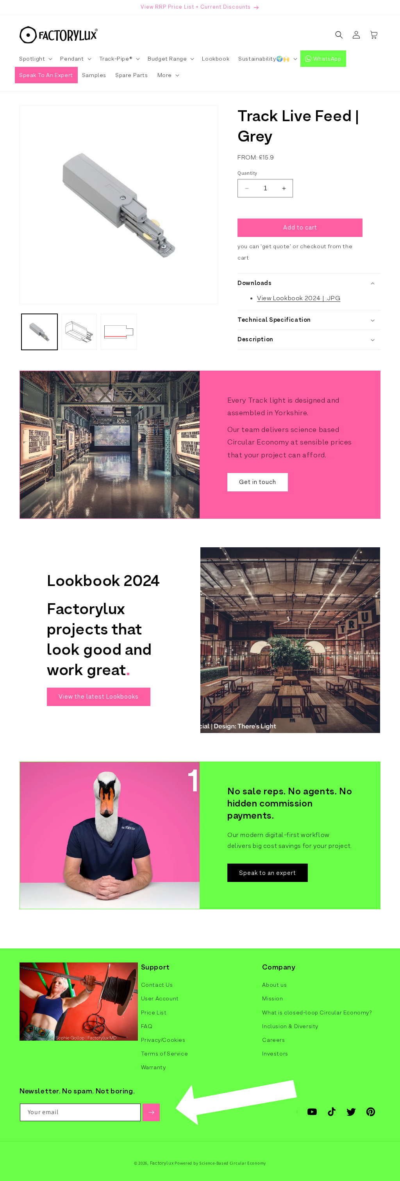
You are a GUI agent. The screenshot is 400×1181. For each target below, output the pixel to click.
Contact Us (157, 985)
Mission (272, 998)
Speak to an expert (267, 872)
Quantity (247, 173)
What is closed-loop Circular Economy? (317, 1012)
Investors (275, 1053)
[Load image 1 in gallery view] (39, 332)
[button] (35, 58)
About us (274, 985)
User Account (160, 998)
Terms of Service (164, 1053)
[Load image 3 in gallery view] (119, 332)
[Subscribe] (151, 1112)
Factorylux (162, 1163)
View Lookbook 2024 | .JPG (298, 298)
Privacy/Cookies (163, 1040)
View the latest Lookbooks (99, 696)
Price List (154, 1012)
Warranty (153, 1067)
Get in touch (257, 481)
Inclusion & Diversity (290, 1026)
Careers (273, 1040)
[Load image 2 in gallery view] (79, 332)
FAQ (147, 1026)
